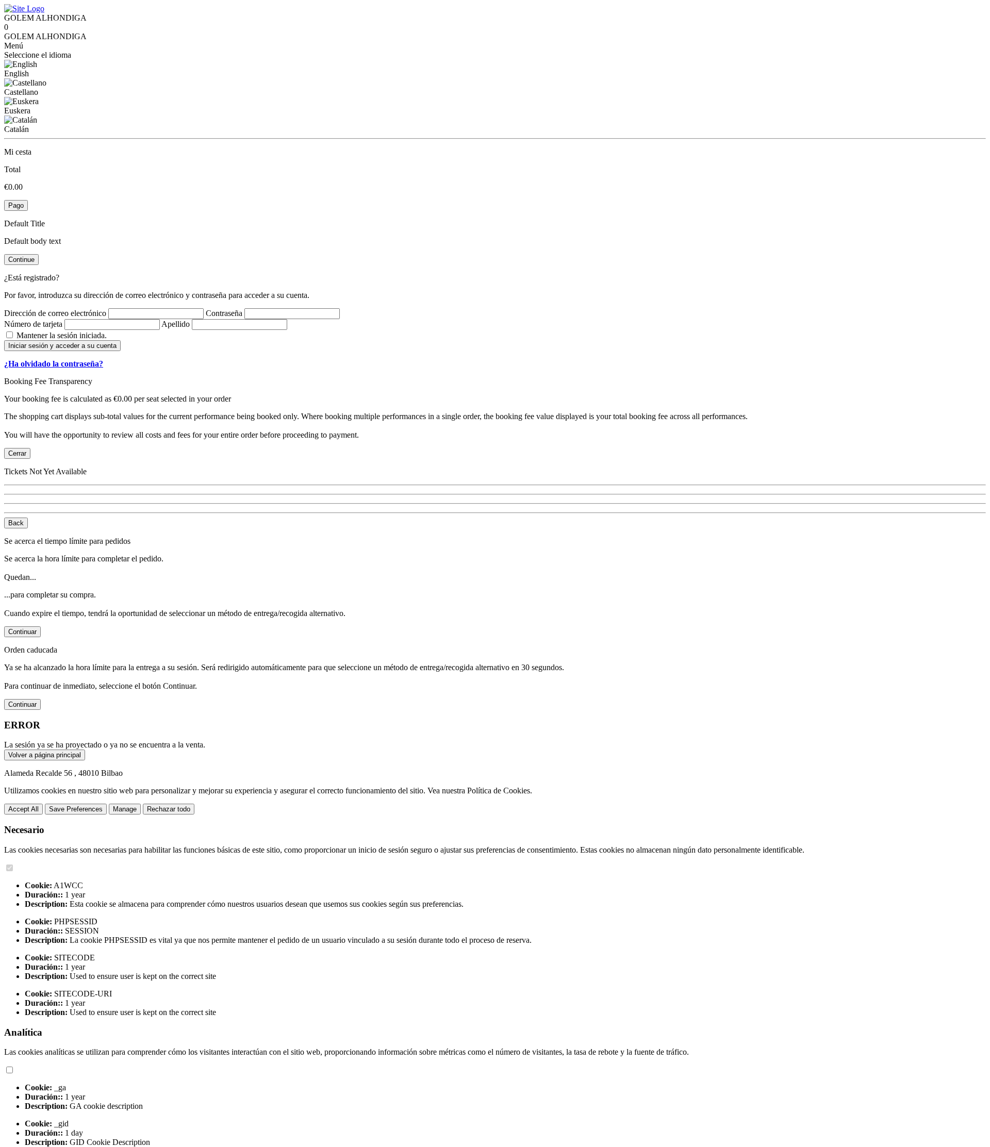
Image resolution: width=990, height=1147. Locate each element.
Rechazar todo (168, 809)
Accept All (23, 809)
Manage (125, 809)
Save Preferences (76, 809)
